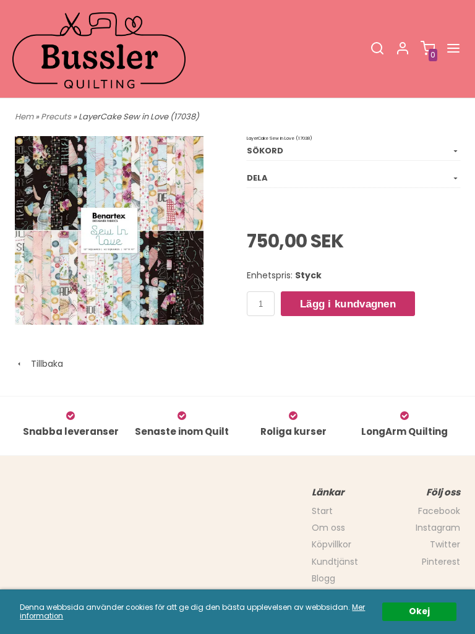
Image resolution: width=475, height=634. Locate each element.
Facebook (439, 511)
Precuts (57, 116)
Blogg (323, 578)
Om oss (328, 527)
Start (322, 511)
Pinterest (441, 561)
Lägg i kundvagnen (348, 304)
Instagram (438, 527)
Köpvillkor (331, 544)
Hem (24, 116)
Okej (419, 611)
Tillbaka (43, 364)
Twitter (445, 544)
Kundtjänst (335, 561)
